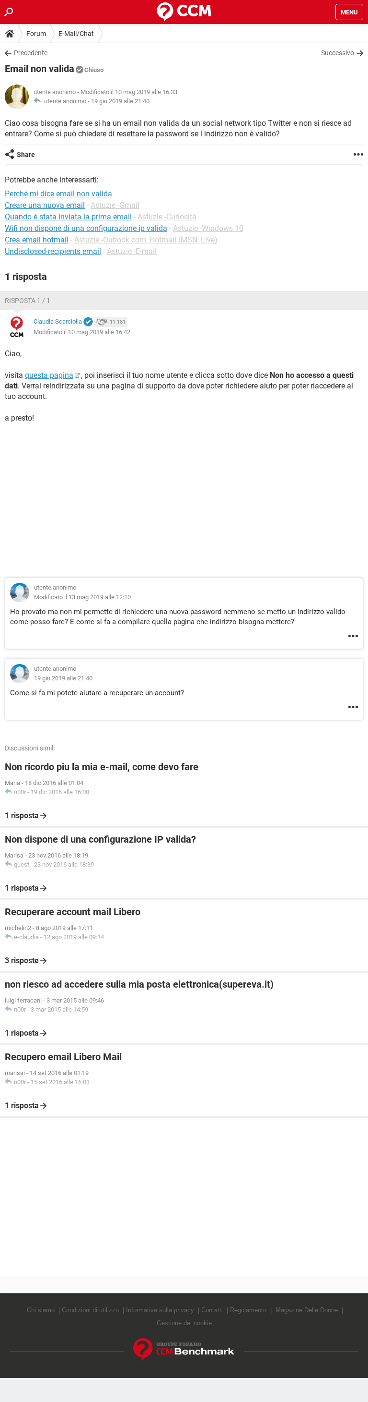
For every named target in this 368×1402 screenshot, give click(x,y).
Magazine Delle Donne (307, 1310)
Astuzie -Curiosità (167, 216)
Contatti (212, 1310)
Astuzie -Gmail (115, 205)
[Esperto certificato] (88, 322)
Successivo (337, 53)
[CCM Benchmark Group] (184, 1350)
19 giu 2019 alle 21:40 (120, 101)
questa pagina (49, 375)
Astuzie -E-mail (132, 251)
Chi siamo (41, 1310)
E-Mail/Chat (76, 33)
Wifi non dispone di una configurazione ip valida (86, 228)
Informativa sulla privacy (160, 1310)
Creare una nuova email (45, 205)
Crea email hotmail (37, 239)
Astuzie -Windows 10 (208, 228)
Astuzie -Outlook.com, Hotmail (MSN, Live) (146, 239)
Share (26, 154)
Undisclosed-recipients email (53, 251)
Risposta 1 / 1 (27, 300)
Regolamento (248, 1310)
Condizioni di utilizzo (90, 1310)
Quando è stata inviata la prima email (68, 216)
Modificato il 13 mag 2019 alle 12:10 (82, 597)
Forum (36, 33)
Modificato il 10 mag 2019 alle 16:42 (82, 332)
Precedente (30, 53)
